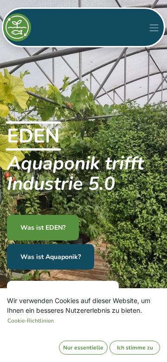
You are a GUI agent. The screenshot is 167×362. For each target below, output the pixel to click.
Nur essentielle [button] (83, 347)
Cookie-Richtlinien (30, 320)
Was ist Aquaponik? (50, 256)
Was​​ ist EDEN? (42, 227)
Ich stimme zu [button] (135, 347)
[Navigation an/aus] (154, 27)
